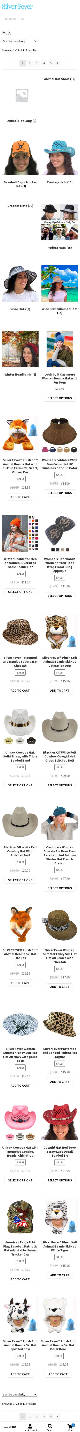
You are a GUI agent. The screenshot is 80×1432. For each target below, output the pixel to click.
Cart (71, 1428)
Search (50, 1430)
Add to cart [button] (20, 497)
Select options (60, 398)
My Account (31, 1430)
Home (12, 19)
